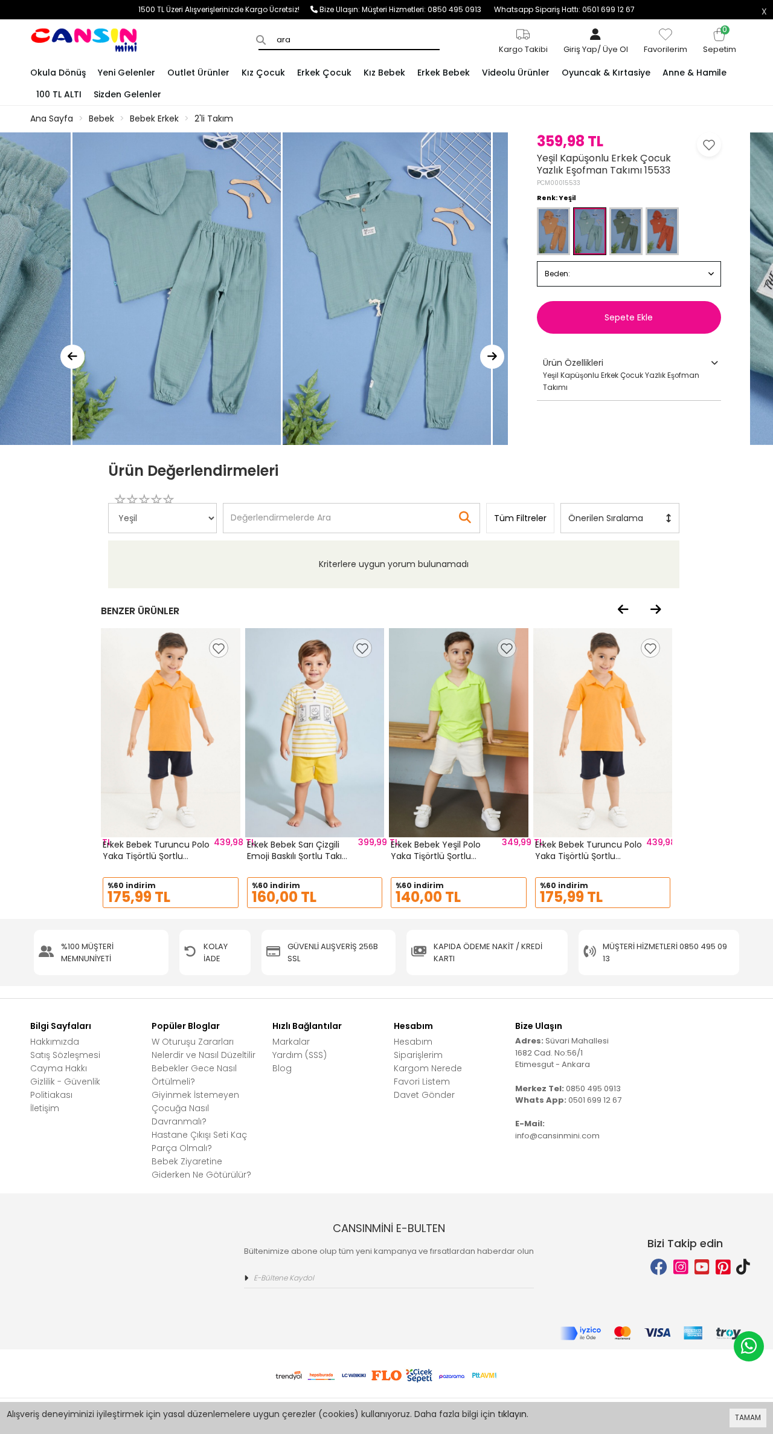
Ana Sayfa (51, 118)
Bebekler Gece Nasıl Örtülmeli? (194, 1075)
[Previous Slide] (72, 356)
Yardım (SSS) (299, 1055)
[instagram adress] (680, 1267)
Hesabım (413, 1042)
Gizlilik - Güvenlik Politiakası (65, 1088)
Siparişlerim (418, 1055)
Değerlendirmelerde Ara (280, 512)
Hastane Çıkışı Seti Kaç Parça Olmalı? (199, 1141)
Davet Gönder (424, 1095)
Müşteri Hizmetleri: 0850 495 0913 (428, 9)
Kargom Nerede (428, 1068)
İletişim (44, 1108)
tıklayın (512, 1414)
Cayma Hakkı (58, 1068)
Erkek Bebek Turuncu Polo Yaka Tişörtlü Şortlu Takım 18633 (156, 856)
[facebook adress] (658, 1267)
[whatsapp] (749, 1346)
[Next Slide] (492, 356)
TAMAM (748, 1417)
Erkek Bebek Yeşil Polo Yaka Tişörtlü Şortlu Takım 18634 (436, 856)
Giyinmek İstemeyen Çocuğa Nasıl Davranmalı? (195, 1108)
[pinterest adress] (723, 1267)
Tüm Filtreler (520, 518)
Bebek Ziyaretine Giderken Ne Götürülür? (201, 1168)
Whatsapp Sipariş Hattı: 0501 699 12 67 (564, 9)
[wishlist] (218, 648)
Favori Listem (422, 1082)
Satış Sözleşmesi (65, 1055)
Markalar (291, 1042)
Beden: (557, 273)
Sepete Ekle (629, 317)
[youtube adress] (702, 1267)
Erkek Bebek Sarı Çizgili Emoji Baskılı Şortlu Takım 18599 (299, 856)
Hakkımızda (54, 1042)
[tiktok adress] (743, 1267)
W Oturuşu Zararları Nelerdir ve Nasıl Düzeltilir (203, 1048)
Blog (282, 1068)
